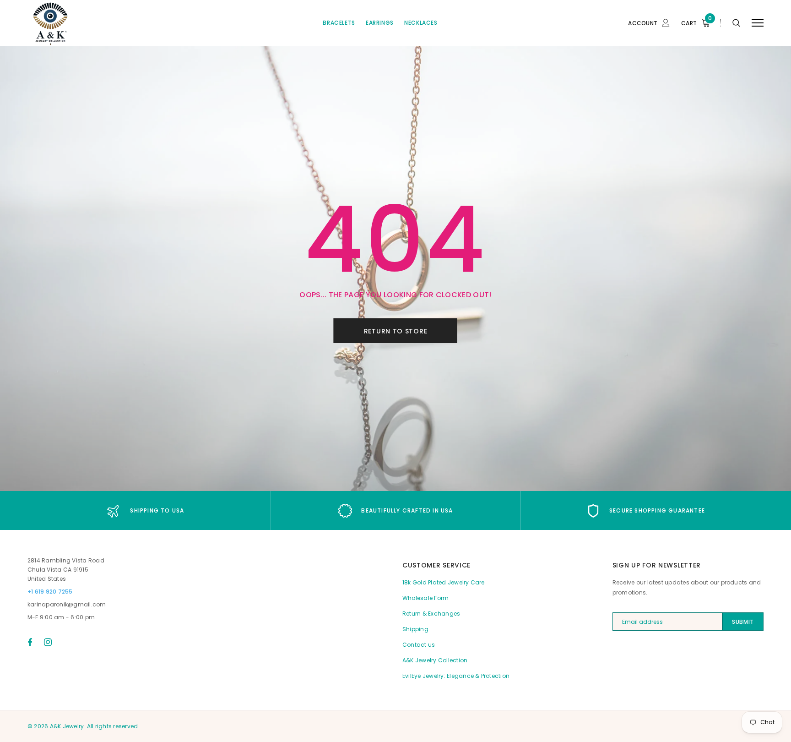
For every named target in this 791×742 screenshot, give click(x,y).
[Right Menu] (758, 23)
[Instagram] (48, 642)
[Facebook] (29, 642)
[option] (146, 510)
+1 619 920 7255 (50, 591)
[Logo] (97, 23)
